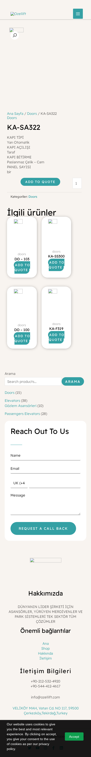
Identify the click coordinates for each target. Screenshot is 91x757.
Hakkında (45, 653)
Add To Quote (40, 182)
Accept (74, 736)
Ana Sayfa (15, 113)
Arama (10, 373)
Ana (45, 643)
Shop (45, 648)
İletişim (45, 658)
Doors (32, 113)
